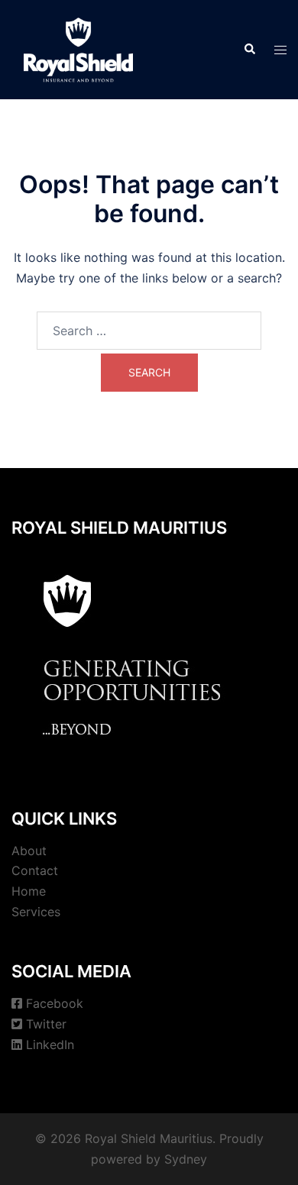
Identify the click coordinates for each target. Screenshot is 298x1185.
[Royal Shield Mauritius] (78, 48)
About (29, 850)
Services (35, 911)
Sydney (185, 1159)
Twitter (46, 1024)
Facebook (54, 1003)
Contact (34, 870)
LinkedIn (50, 1044)
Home (28, 891)
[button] (249, 50)
